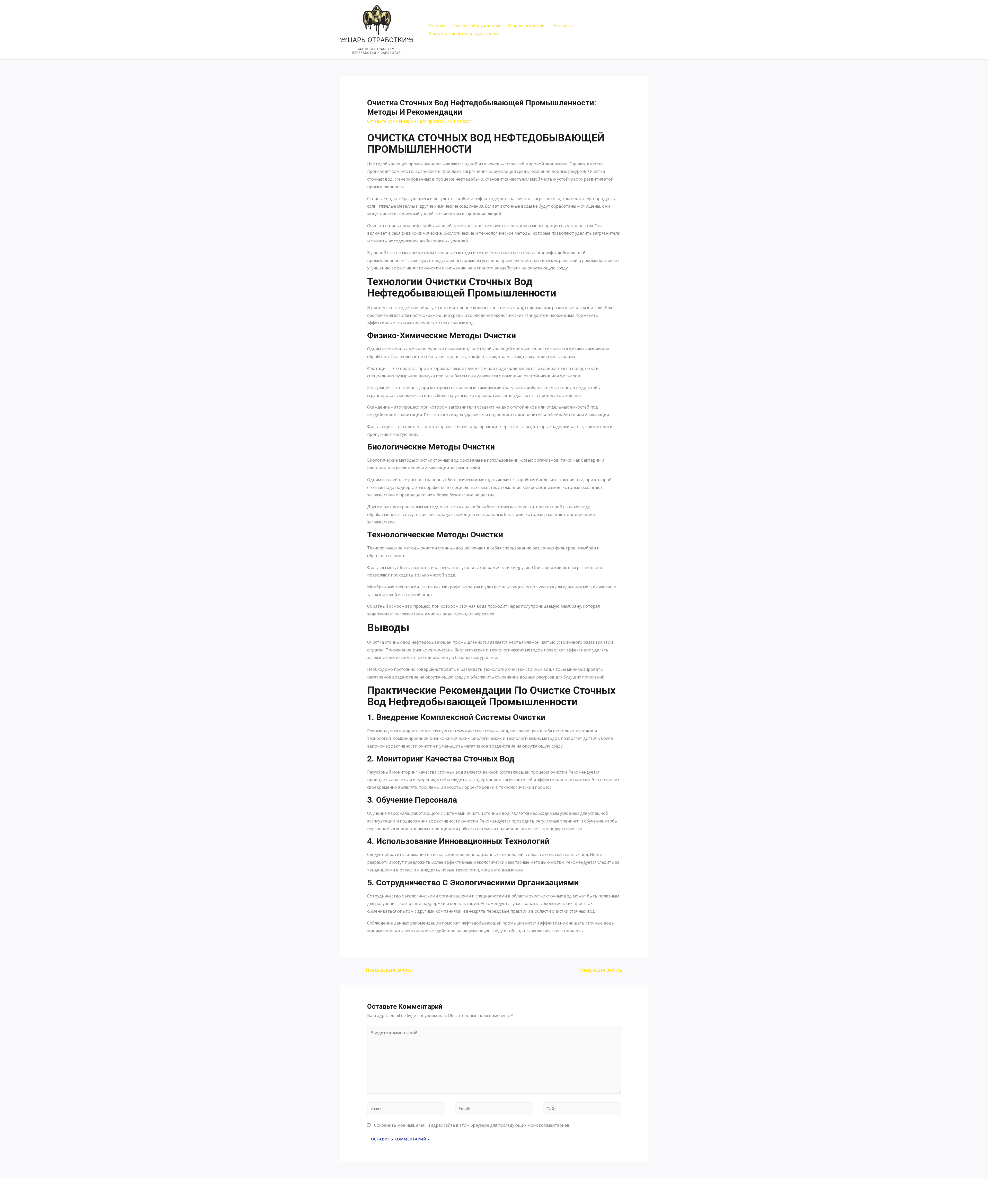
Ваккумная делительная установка (464, 33)
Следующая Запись (604, 970)
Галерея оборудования (476, 26)
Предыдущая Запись (386, 970)
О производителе (526, 26)
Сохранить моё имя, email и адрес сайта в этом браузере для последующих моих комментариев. (472, 1125)
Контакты (562, 26)
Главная (437, 26)
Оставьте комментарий (391, 121)
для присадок (433, 121)
